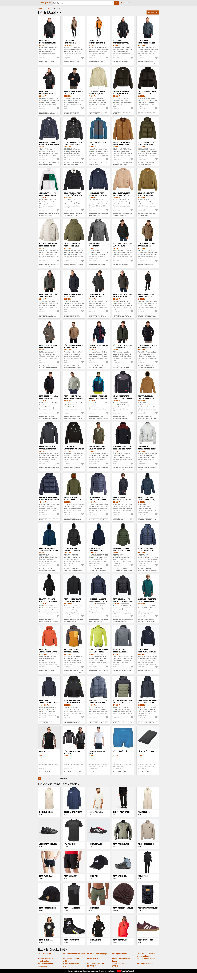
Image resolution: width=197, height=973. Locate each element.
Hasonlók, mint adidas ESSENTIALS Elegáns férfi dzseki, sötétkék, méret (98, 519)
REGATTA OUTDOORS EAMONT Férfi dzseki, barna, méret (146, 398)
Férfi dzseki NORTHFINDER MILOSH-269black (47, 43)
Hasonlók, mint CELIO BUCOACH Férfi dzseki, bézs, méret (98, 113)
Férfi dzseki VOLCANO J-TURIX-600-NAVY (73, 295)
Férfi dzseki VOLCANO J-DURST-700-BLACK (48, 397)
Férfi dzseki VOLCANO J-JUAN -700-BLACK (122, 245)
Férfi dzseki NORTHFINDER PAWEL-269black (121, 43)
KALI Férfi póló (70, 844)
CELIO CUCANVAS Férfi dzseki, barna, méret (122, 143)
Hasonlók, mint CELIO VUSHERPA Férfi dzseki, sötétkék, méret (73, 214)
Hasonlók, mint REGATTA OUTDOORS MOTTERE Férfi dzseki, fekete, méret (49, 621)
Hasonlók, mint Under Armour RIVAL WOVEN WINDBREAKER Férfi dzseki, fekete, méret (49, 469)
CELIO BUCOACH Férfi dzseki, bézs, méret (97, 92)
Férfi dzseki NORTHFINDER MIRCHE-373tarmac (72, 43)
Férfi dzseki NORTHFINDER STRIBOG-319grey (147, 43)
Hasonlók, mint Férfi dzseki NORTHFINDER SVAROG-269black (48, 113)
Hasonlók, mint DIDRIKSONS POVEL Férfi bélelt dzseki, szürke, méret (147, 722)
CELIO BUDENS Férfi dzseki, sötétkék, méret (49, 143)
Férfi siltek (93, 876)
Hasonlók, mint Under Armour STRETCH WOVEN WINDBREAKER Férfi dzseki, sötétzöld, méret (147, 621)
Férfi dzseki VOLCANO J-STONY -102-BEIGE (73, 346)
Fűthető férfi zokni (146, 751)
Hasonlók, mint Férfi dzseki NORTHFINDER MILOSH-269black (48, 62)
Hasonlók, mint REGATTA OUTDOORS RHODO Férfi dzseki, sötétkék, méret (98, 570)
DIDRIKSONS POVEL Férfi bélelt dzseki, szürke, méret (147, 702)
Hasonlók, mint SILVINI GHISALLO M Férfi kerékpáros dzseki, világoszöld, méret (98, 672)
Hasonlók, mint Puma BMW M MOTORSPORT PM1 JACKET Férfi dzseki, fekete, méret (73, 469)
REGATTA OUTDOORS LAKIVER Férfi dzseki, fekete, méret (72, 550)
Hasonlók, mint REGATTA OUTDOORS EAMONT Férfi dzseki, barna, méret (147, 418)
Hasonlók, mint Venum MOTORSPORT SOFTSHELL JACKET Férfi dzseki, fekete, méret (122, 418)
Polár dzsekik (143, 812)
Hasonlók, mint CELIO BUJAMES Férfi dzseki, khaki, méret (147, 214)
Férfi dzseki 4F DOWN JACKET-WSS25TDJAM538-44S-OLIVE (73, 398)
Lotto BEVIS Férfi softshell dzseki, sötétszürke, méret (121, 652)
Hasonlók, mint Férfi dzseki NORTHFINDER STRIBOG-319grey (147, 62)
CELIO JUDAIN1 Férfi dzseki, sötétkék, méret (98, 194)
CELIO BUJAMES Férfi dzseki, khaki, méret (146, 194)
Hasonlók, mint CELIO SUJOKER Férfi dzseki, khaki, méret (122, 113)
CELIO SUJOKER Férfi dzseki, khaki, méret (121, 92)
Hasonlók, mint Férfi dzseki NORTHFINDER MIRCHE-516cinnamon (96, 63)
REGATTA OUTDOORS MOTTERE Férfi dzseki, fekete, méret (48, 601)
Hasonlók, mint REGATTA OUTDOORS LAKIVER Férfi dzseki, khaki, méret (122, 570)
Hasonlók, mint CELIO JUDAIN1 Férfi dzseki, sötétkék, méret (98, 214)
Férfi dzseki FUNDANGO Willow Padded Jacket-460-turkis (98, 398)
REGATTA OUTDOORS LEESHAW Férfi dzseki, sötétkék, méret (146, 550)
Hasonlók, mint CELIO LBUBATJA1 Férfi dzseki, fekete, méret (73, 163)
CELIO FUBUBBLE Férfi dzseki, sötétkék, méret (49, 498)
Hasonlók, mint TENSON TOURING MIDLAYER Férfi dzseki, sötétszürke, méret (123, 519)
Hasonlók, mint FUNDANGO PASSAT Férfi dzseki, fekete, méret (123, 468)
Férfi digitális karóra (119, 953)
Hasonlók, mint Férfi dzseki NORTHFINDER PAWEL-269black (122, 62)
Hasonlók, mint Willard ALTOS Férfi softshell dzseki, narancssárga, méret (73, 672)
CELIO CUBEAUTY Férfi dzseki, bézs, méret (122, 194)
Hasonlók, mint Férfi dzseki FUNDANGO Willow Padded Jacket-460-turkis (98, 418)
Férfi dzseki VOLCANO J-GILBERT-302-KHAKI (122, 295)
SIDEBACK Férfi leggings (97, 953)
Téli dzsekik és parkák (144, 963)
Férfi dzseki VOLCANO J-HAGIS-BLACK (73, 92)
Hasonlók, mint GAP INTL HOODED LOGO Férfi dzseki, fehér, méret (48, 265)
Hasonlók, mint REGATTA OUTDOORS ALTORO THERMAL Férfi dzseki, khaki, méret (73, 519)
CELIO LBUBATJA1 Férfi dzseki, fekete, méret (73, 143)
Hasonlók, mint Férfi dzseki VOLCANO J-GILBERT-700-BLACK (147, 316)
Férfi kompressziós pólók (97, 752)
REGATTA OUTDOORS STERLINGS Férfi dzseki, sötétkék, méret (48, 550)
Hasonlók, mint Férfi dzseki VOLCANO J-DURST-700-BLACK (48, 417)
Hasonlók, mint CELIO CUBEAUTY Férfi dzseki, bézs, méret (122, 214)
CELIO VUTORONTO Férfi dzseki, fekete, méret (147, 92)
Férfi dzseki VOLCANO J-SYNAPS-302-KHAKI (98, 295)
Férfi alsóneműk (46, 876)
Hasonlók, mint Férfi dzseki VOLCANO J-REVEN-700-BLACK (146, 366)
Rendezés (151, 12)
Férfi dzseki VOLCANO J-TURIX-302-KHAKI (48, 295)
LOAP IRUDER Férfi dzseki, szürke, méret (147, 448)
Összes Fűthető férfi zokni (145, 772)
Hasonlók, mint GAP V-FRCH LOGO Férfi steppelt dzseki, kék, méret (98, 722)
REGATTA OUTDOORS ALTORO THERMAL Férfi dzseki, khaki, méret (73, 499)
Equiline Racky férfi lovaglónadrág (45, 959)
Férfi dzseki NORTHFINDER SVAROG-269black (48, 93)
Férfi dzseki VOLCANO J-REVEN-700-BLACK (147, 346)
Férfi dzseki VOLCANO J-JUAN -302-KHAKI (122, 346)
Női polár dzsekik (46, 812)
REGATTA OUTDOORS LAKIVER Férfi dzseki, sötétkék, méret (146, 499)
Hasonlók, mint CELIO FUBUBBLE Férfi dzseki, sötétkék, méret (48, 519)
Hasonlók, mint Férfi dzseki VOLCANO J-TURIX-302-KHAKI (47, 316)
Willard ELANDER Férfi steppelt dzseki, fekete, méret (123, 702)
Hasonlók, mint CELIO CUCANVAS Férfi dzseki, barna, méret (122, 163)
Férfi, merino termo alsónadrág (45, 964)
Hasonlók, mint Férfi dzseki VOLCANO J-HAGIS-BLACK (71, 113)
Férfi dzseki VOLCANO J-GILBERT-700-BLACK (147, 295)
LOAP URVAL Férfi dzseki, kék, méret (98, 143)
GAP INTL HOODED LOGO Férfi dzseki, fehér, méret (48, 246)
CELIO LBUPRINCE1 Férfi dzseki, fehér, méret (48, 194)
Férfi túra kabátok (121, 844)
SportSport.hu (45, 3)
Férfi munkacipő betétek (145, 958)
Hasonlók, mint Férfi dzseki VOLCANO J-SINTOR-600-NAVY (97, 366)
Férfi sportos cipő (145, 940)
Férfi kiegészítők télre (123, 908)
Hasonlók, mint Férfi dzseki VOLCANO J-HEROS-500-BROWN (48, 366)
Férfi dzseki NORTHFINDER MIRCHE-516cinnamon (97, 43)
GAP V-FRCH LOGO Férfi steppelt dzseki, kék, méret (98, 702)
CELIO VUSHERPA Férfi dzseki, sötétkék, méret (74, 194)
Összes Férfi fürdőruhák (119, 772)
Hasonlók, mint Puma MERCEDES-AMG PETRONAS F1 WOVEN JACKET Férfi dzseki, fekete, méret (73, 722)
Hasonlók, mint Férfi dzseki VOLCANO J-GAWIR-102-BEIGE (146, 265)
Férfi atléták (44, 751)
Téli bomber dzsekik (146, 844)
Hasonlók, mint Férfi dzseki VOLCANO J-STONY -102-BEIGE (72, 366)
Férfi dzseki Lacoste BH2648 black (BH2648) (72, 600)
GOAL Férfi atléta (44, 953)
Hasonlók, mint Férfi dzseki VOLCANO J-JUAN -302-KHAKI (121, 366)
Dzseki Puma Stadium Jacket (74, 953)
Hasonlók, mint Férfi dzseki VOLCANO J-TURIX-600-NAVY (72, 316)
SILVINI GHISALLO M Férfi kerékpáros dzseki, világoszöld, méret (98, 652)
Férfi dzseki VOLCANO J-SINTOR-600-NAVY (98, 346)
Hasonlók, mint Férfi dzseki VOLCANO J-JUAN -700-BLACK (121, 265)
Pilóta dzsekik (92, 958)
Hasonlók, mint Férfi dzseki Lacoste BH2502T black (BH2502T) (123, 620)
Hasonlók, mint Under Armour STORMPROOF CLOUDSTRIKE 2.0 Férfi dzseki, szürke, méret (98, 266)
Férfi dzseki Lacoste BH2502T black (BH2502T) (123, 600)
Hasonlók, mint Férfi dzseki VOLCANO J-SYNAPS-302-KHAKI (97, 316)
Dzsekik (47, 8)
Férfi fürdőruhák (120, 751)
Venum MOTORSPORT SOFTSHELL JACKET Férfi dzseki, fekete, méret (123, 398)
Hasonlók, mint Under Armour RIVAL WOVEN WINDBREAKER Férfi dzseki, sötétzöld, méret (98, 469)
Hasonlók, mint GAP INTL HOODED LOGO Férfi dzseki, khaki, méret (73, 265)
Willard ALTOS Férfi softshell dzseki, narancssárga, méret (73, 652)
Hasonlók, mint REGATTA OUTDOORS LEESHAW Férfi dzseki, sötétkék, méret (147, 570)
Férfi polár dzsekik (72, 908)
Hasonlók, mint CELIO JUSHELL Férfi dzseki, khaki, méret (146, 163)
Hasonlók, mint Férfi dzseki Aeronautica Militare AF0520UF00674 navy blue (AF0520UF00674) (147, 672)
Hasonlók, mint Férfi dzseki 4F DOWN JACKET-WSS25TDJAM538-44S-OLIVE (73, 418)
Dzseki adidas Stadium (73, 812)
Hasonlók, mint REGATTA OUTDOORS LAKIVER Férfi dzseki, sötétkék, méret (147, 519)
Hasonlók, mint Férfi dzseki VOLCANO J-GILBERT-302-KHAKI (122, 316)
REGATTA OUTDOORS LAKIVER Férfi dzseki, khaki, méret (121, 550)
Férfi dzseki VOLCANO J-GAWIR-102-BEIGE (147, 245)
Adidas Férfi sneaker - (48, 844)
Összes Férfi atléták (44, 772)
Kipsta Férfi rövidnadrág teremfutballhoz (145, 954)
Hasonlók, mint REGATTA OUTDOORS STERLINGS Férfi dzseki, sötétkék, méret (47, 570)
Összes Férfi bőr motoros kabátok (73, 772)
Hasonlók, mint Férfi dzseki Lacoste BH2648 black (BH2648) (73, 620)
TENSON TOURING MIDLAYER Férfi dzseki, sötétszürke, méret (122, 499)
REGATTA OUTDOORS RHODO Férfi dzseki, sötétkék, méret (97, 550)
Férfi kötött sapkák (47, 908)
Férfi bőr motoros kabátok (72, 752)
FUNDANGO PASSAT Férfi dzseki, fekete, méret (122, 448)
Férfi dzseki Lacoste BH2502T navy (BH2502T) (98, 600)
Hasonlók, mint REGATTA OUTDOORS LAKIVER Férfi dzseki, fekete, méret (73, 570)
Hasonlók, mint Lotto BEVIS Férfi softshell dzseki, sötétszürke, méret (122, 671)
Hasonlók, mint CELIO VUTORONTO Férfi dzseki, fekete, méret (147, 113)
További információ (127, 971)
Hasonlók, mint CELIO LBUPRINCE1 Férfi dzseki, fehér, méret (49, 214)
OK (118, 971)
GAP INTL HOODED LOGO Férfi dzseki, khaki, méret (73, 246)
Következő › (64, 778)
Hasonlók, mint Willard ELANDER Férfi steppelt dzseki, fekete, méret (122, 722)
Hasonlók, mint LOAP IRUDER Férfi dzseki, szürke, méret (147, 468)
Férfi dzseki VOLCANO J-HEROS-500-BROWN (48, 346)
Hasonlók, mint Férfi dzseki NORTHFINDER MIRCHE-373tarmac (73, 62)
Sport (40, 8)
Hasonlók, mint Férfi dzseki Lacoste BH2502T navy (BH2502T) (98, 620)
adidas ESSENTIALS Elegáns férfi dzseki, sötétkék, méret (97, 499)
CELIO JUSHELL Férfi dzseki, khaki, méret (146, 143)
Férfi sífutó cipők (71, 940)
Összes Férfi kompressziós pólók (98, 772)
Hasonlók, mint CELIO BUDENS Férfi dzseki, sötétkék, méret (49, 163)
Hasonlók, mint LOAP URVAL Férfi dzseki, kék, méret (98, 163)
